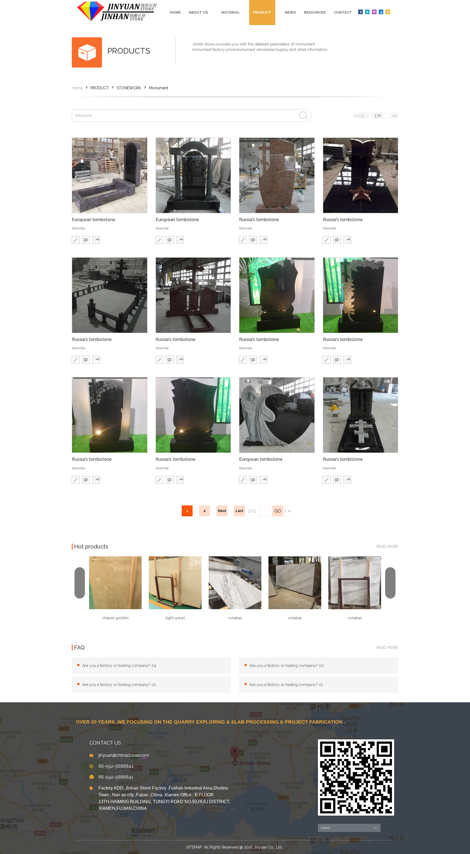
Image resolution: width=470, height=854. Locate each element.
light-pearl (115, 618)
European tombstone (93, 219)
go (277, 511)
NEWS (290, 12)
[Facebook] (360, 12)
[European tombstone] (109, 175)
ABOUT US (198, 12)
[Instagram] (374, 12)
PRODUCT (262, 12)
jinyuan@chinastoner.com (123, 755)
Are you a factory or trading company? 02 (119, 684)
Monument (158, 88)
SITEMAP (194, 847)
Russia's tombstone (259, 219)
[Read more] (75, 240)
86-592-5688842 (116, 766)
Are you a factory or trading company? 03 (286, 665)
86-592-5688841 (115, 777)
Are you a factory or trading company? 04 (119, 665)
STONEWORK (129, 88)
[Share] (96, 240)
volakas (175, 618)
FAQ (79, 648)
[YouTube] (381, 12)
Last (239, 511)
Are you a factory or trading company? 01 (286, 684)
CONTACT (343, 12)
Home (175, 12)
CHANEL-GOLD (354, 565)
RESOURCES (315, 12)
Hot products (91, 547)
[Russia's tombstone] (277, 175)
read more (387, 546)
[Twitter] (367, 12)
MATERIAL (230, 12)
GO (394, 116)
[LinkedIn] (387, 12)
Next (222, 511)
